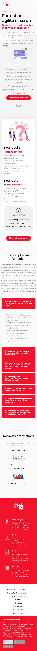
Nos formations (17, 596)
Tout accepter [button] (19, 642)
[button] (18, 303)
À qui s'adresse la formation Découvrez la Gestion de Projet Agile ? (18, 303)
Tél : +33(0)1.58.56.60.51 (20, 543)
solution (17, 38)
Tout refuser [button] (8, 646)
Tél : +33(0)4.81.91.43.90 (20, 559)
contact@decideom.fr (20, 529)
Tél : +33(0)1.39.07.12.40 (20, 574)
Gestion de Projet (29, 265)
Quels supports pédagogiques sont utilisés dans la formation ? (16, 378)
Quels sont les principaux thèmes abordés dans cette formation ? (17, 353)
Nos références (18, 606)
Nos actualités (18, 610)
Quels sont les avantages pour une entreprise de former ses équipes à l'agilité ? (18, 412)
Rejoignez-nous (18, 613)
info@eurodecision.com (20, 576)
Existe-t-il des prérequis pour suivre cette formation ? (18, 389)
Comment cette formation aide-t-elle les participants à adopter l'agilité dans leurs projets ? (17, 365)
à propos (18, 603)
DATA (26, 188)
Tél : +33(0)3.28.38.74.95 (20, 527)
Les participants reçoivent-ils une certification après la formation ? (18, 400)
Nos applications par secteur (17, 590)
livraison (18, 291)
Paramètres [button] (8, 642)
